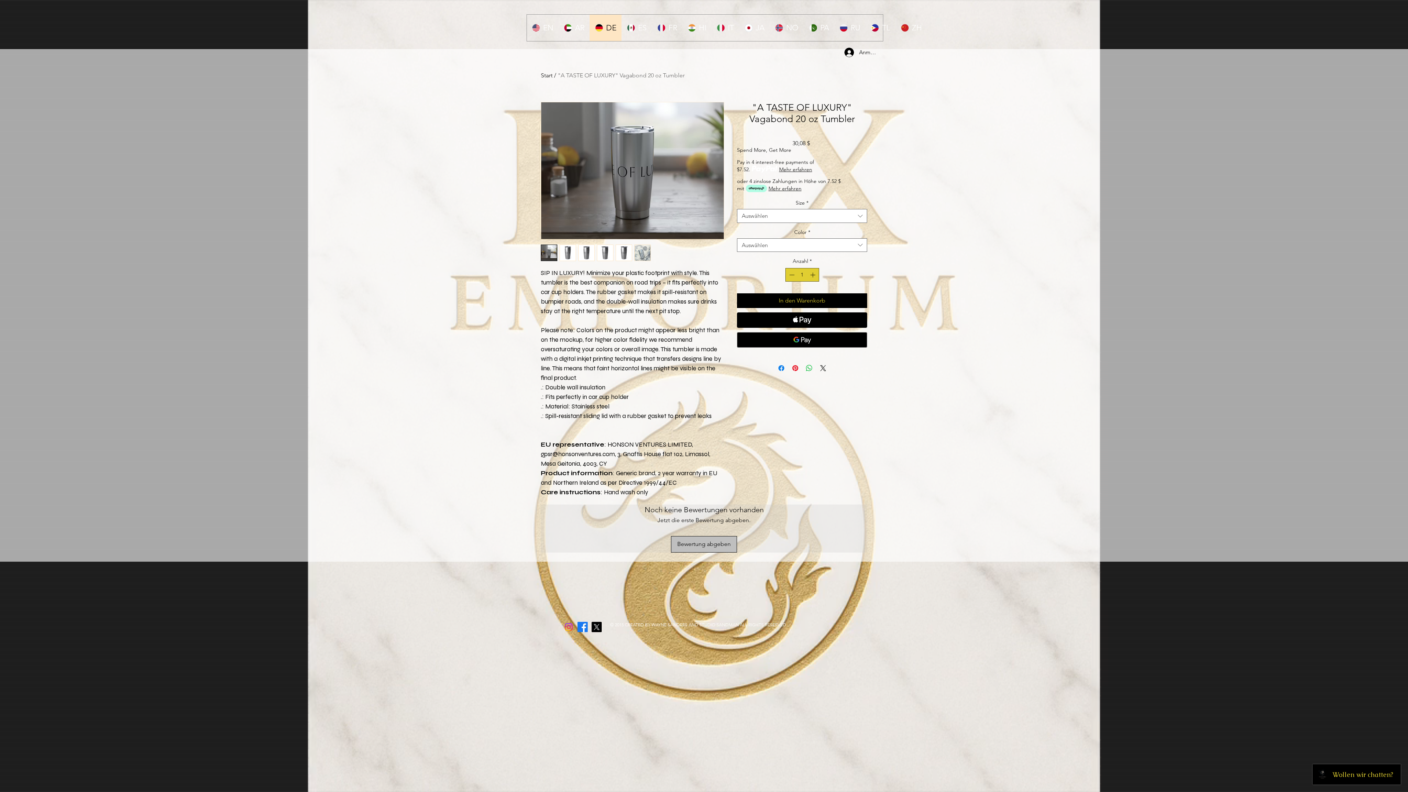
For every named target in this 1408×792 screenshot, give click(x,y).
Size (802, 202)
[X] (596, 627)
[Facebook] (583, 627)
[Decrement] (791, 274)
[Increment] (813, 274)
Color (802, 232)
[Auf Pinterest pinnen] (795, 368)
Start (547, 75)
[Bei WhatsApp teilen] (809, 368)
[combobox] (802, 216)
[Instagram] (569, 627)
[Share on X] (823, 368)
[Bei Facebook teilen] (781, 368)
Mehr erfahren (795, 169)
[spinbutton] (802, 274)
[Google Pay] (802, 340)
